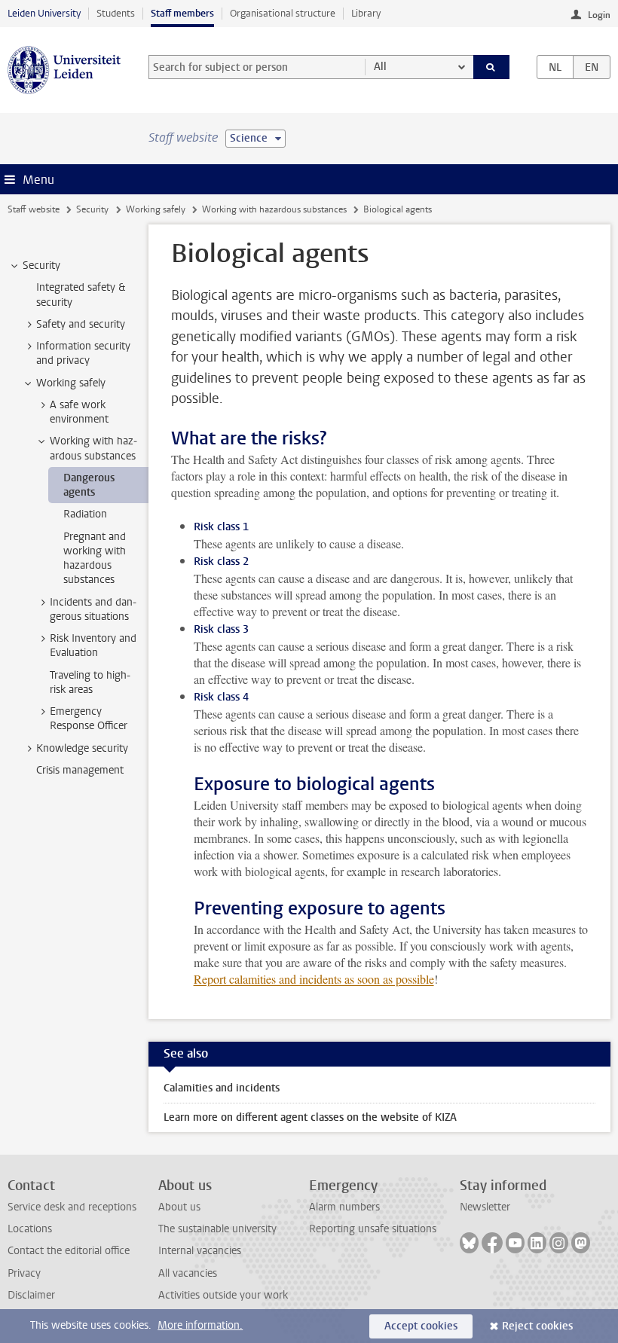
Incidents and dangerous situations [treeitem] (93, 609)
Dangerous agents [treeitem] (89, 485)
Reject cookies (537, 1326)
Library (366, 13)
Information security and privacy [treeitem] (83, 353)
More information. (200, 1325)
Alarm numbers (344, 1207)
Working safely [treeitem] (71, 383)
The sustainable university (217, 1229)
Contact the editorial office (69, 1251)
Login (599, 15)
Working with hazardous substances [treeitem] (93, 448)
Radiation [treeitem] (85, 514)
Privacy (24, 1273)
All (380, 67)
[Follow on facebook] (492, 1242)
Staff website (34, 209)
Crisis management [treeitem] (80, 770)
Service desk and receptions (72, 1207)
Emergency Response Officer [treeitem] (88, 718)
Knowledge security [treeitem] (82, 748)
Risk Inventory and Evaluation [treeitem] (93, 645)
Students (115, 13)
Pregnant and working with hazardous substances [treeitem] (94, 559)
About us (179, 1207)
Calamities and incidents (222, 1088)
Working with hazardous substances (274, 209)
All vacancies (187, 1273)
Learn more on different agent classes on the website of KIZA (310, 1117)
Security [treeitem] (41, 265)
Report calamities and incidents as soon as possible (314, 979)
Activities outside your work (223, 1295)
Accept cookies (420, 1326)
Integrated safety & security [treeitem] (80, 294)
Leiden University (44, 13)
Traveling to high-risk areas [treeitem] (90, 682)
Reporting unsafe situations (372, 1229)
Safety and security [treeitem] (80, 324)
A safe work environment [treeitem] (79, 412)
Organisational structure (282, 13)
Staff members (182, 13)
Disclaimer (31, 1295)
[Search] (491, 67)
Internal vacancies (199, 1251)
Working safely (155, 209)
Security (92, 209)
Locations (30, 1229)
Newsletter (485, 1207)
